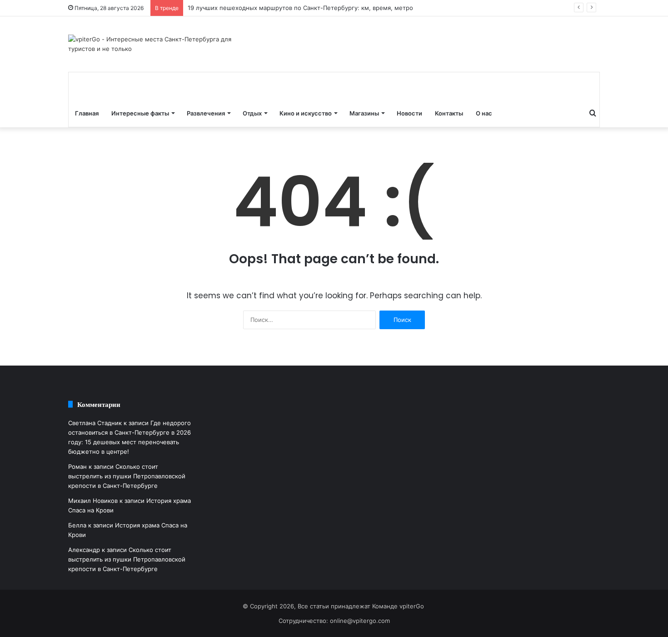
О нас (484, 113)
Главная (87, 113)
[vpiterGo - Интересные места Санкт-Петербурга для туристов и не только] (152, 44)
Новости (409, 113)
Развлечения (206, 113)
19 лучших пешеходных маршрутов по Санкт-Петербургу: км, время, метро (300, 7)
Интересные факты (140, 113)
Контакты (449, 113)
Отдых (252, 113)
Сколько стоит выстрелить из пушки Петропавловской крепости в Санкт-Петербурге (126, 476)
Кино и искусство (305, 113)
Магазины (364, 113)
